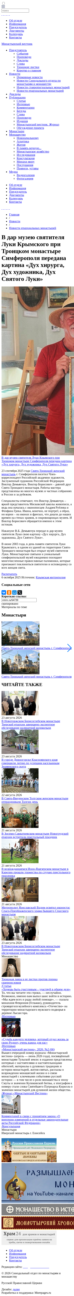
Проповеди (24, 57)
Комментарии (26, 107)
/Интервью (9, 1016)
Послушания (25, 165)
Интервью (23, 104)
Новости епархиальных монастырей (40, 90)
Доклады (22, 60)
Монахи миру (26, 161)
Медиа (13, 171)
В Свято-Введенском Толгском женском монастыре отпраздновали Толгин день (35, 800)
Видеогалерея (26, 175)
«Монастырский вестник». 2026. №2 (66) (28, 1049)
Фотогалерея (25, 178)
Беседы (21, 111)
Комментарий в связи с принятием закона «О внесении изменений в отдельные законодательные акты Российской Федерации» (35, 1120)
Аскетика (23, 141)
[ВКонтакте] (4, 592)
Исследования (26, 154)
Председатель (18, 27)
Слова (21, 63)
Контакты (15, 37)
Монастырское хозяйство (33, 151)
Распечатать (9, 574)
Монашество (17, 134)
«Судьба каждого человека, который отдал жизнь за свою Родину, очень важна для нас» (35, 1041)
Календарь (16, 34)
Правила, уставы (28, 168)
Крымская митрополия (50, 577)
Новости (14, 73)
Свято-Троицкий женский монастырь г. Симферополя (37, 648)
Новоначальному (28, 138)
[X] (19, 592)
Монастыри (16, 131)
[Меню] (3, 6)
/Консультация (11, 1126)
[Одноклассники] (9, 592)
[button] (69, 648)
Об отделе (15, 20)
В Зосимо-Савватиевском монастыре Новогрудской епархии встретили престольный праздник (35, 835)
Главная (14, 214)
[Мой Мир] (14, 592)
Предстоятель (18, 50)
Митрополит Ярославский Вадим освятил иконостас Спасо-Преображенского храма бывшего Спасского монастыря (36, 911)
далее (16, 1289)
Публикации (17, 97)
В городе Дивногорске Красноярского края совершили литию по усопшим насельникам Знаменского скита (30, 763)
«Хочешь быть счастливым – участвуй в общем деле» (36, 989)
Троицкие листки (28, 67)
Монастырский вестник (17, 43)
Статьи (21, 100)
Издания (22, 121)
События (22, 53)
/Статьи (6, 986)
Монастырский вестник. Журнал (38, 124)
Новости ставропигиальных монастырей (43, 87)
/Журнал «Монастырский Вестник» (25, 1093)
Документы (16, 30)
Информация (17, 24)
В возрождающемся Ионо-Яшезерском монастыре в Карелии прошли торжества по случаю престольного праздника (36, 872)
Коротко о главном (29, 70)
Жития (21, 144)
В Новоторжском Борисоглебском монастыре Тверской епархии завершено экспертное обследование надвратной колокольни (31, 724)
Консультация (26, 158)
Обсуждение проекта (30, 127)
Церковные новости (30, 77)
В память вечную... (29, 148)
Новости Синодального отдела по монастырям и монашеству (39, 82)
